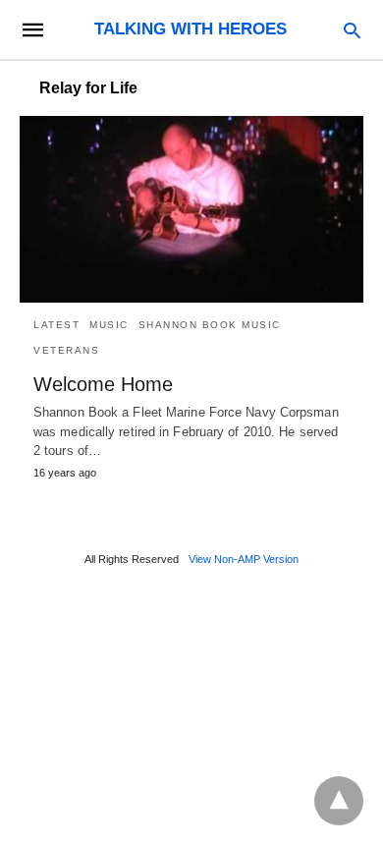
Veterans (66, 350)
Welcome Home (103, 384)
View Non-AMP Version (244, 559)
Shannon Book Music (209, 324)
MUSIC (109, 324)
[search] (352, 30)
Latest (56, 324)
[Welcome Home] (191, 209)
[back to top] (338, 800)
